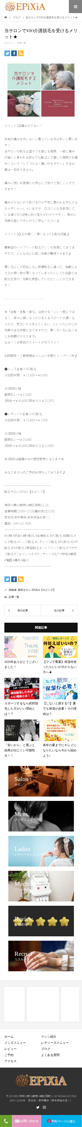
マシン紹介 (48, 1036)
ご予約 (9, 1055)
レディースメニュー (55, 1042)
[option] (39, 1004)
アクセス (10, 1061)
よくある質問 (50, 1055)
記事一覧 (21, 42)
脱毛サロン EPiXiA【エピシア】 (37, 589)
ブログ (45, 1049)
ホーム (9, 1036)
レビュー (10, 1049)
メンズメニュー (15, 1042)
